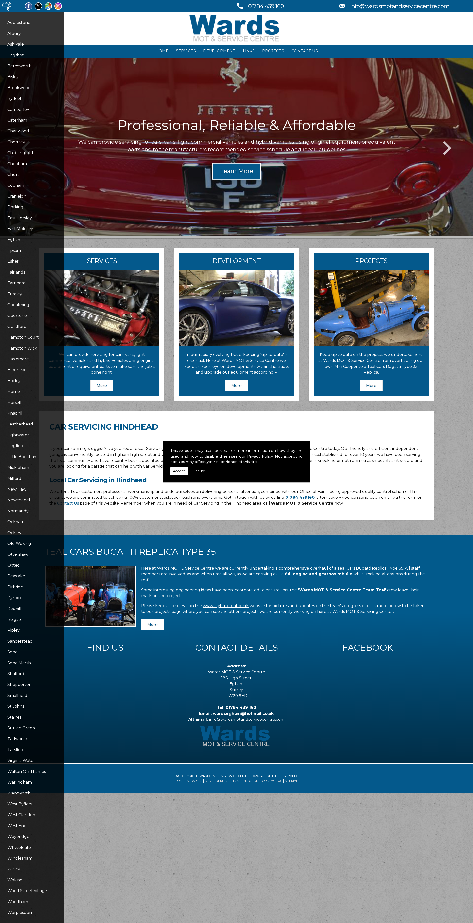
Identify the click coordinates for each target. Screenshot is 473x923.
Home (162, 51)
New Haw (16, 489)
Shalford (15, 673)
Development (219, 51)
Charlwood (18, 131)
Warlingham (19, 782)
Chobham (17, 163)
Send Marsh (19, 663)
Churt (13, 174)
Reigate (15, 619)
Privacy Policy (260, 456)
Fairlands (16, 272)
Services (186, 51)
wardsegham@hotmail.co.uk (243, 713)
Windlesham (19, 858)
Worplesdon (19, 912)
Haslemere (18, 359)
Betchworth (19, 66)
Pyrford (15, 597)
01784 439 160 (266, 6)
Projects (273, 51)
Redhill (14, 608)
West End (17, 825)
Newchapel (18, 500)
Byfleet (14, 98)
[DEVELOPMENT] (236, 345)
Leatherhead (20, 424)
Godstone (17, 315)
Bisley (13, 76)
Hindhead (17, 370)
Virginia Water (21, 760)
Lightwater (18, 435)
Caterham (17, 120)
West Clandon (21, 814)
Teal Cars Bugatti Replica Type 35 (130, 551)
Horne (13, 391)
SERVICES (102, 261)
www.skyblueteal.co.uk (226, 605)
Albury (14, 33)
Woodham (17, 901)
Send (12, 652)
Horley (14, 380)
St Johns (15, 706)
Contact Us (304, 51)
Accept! (179, 471)
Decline (199, 471)
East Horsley (19, 218)
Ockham (15, 521)
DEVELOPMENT (236, 261)
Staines (14, 717)
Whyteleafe (19, 847)
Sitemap (291, 781)
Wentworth (19, 793)
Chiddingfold (20, 152)
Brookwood (19, 87)
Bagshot (15, 55)
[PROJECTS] (371, 345)
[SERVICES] (101, 345)
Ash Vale (15, 44)
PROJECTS (371, 261)
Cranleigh (16, 196)
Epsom (14, 250)
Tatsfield (16, 749)
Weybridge (18, 836)
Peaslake (16, 576)
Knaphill (15, 413)
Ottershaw (18, 554)
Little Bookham (22, 456)
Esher (13, 261)
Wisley (13, 869)
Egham (14, 239)
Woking (15, 880)
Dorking (15, 207)
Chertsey (16, 142)
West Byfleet (20, 804)
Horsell (14, 402)
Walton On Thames (26, 771)
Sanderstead (20, 641)
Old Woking (19, 543)
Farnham (16, 283)
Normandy (18, 511)
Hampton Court (23, 337)
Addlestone (18, 22)
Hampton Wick (22, 348)
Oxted (13, 565)
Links (249, 51)
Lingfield (16, 445)
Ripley (13, 630)
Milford (14, 478)
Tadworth (17, 739)
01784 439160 (300, 497)
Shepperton (19, 684)
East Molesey (20, 228)
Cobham (15, 185)
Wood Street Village (27, 890)
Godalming (18, 304)
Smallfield (17, 695)
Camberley (18, 109)
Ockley (14, 532)
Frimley (14, 294)
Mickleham (18, 467)
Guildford (17, 326)
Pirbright (16, 587)
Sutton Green (21, 728)
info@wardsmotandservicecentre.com (399, 6)
